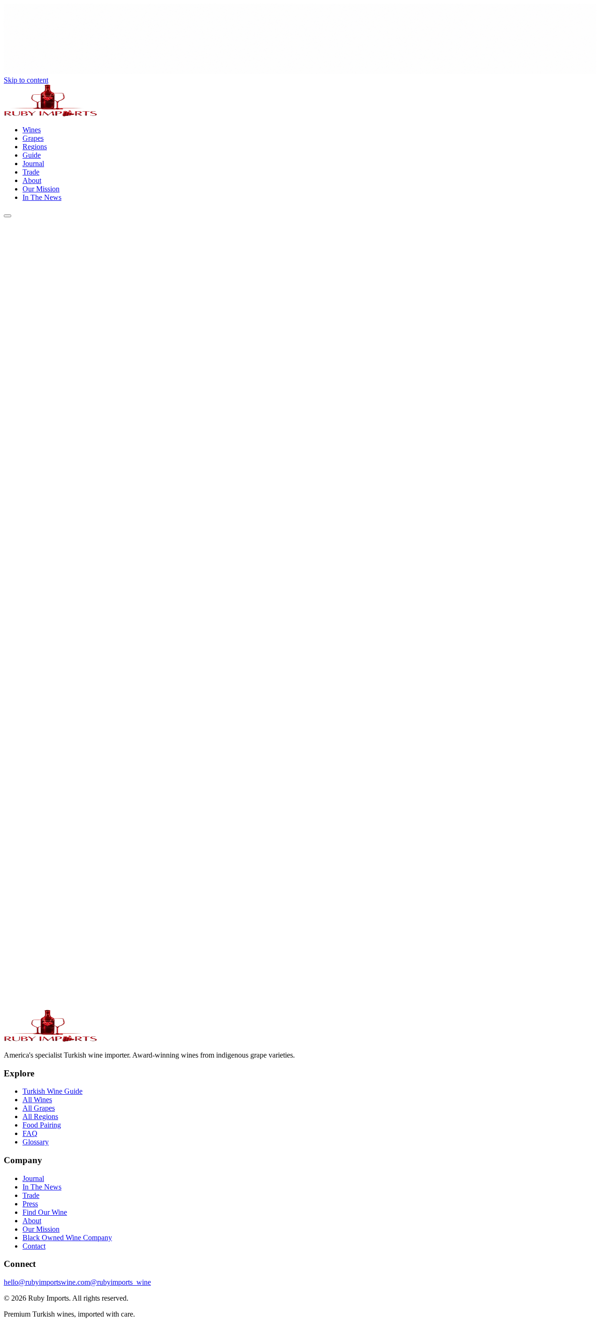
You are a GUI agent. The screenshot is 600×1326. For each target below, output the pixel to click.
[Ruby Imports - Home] (51, 114)
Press (30, 1204)
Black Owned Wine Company (67, 1238)
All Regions (40, 1116)
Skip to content (26, 80)
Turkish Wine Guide (52, 1091)
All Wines (37, 1100)
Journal (33, 1178)
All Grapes (38, 1108)
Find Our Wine (44, 1212)
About (31, 1221)
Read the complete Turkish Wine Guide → (67, 1020)
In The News (41, 1187)
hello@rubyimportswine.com (47, 1282)
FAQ (30, 1133)
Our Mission (41, 1229)
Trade (30, 1195)
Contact (33, 1246)
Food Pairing (41, 1125)
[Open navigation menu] (7, 215)
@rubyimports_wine (120, 1282)
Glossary (35, 1142)
